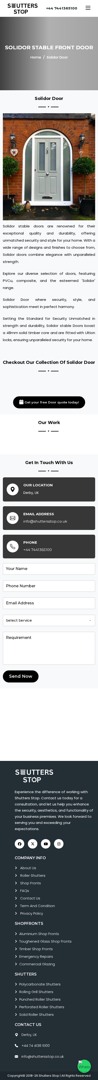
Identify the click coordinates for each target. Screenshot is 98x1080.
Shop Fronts (30, 883)
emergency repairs (36, 956)
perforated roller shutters (41, 1006)
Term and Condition (37, 905)
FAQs (24, 890)
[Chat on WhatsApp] (84, 1066)
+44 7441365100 (61, 8)
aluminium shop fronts (39, 933)
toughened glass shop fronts (45, 941)
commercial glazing (37, 964)
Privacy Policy (31, 913)
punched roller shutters (40, 999)
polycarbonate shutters (40, 984)
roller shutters (32, 875)
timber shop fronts (36, 948)
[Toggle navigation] (88, 8)
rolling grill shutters (36, 991)
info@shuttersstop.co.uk (45, 521)
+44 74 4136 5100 (35, 1045)
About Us (28, 867)
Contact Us (30, 898)
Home (35, 57)
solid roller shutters (36, 1014)
